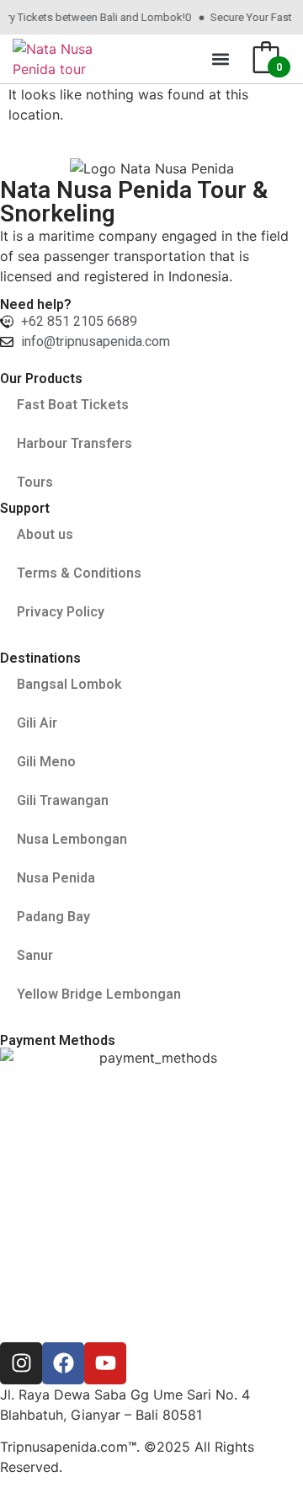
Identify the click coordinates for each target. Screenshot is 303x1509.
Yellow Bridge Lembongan (99, 994)
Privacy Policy (60, 612)
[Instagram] (21, 1363)
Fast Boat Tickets (73, 405)
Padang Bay (53, 917)
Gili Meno (46, 762)
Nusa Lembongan (72, 839)
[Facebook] (63, 1363)
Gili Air (37, 723)
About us (45, 534)
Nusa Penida (56, 878)
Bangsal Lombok (69, 684)
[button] (221, 59)
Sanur (35, 955)
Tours (35, 482)
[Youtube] (105, 1363)
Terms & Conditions (79, 573)
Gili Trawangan (63, 800)
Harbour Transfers (74, 443)
